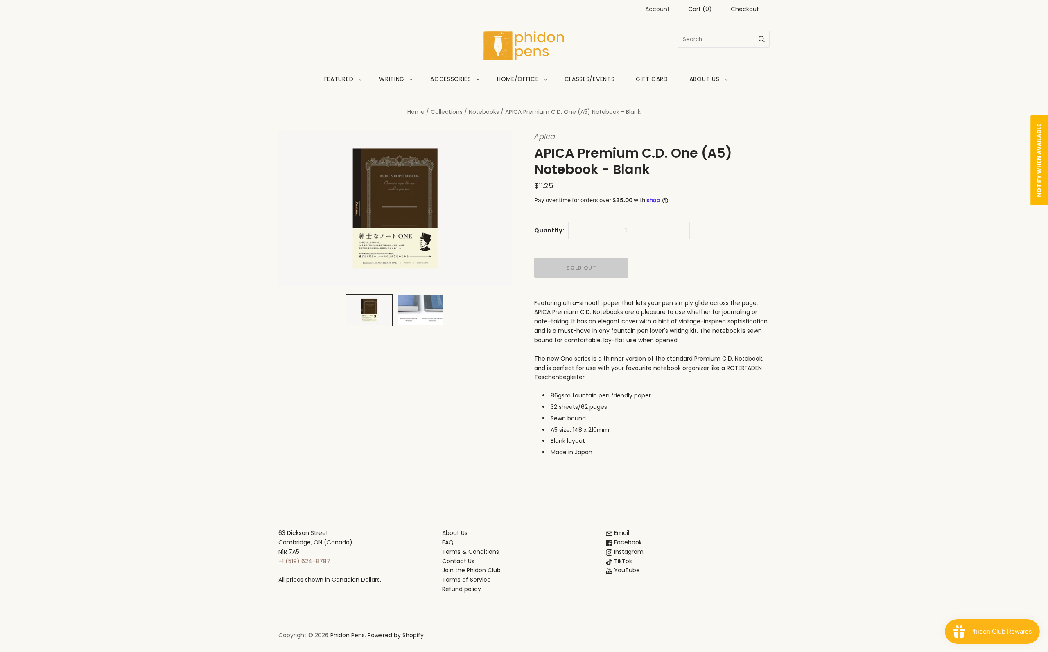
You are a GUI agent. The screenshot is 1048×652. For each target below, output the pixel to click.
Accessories (450, 79)
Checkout (745, 9)
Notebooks (484, 112)
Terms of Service (466, 579)
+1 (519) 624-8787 (304, 561)
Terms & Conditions (470, 552)
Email (620, 533)
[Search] (762, 39)
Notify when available (1039, 160)
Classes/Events (590, 79)
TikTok (622, 561)
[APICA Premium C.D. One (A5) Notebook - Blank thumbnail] (369, 310)
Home (416, 112)
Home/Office (518, 79)
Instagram (628, 552)
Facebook (627, 542)
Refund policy (461, 589)
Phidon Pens (347, 635)
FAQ (448, 542)
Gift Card (652, 79)
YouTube (626, 570)
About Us (704, 79)
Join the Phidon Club (471, 570)
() (700, 9)
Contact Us (458, 561)
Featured (339, 79)
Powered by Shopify (396, 635)
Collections (447, 112)
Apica (544, 136)
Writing (391, 79)
